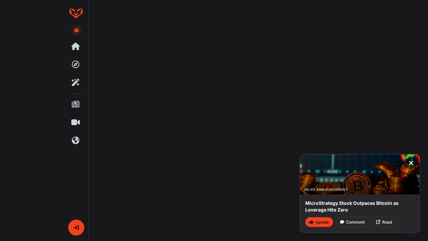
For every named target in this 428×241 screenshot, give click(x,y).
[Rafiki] (76, 83)
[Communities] (76, 141)
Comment (355, 222)
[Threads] (76, 46)
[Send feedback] (76, 30)
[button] (76, 228)
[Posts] (76, 104)
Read (387, 222)
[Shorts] (76, 122)
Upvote (322, 222)
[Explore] (76, 65)
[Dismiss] (411, 163)
